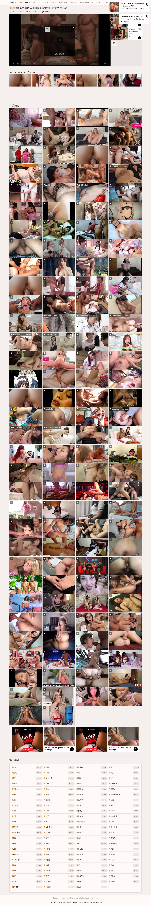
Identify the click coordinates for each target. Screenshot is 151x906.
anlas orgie (63, 2)
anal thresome (107, 2)
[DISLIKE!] (17, 11)
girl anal (81, 2)
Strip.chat (131, 24)
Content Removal (65, 902)
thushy (97, 2)
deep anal (72, 2)
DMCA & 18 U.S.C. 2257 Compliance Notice (88, 902)
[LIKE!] (10, 11)
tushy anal (89, 2)
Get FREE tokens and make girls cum (134, 31)
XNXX (15, 3)
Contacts (53, 902)
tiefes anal (54, 2)
